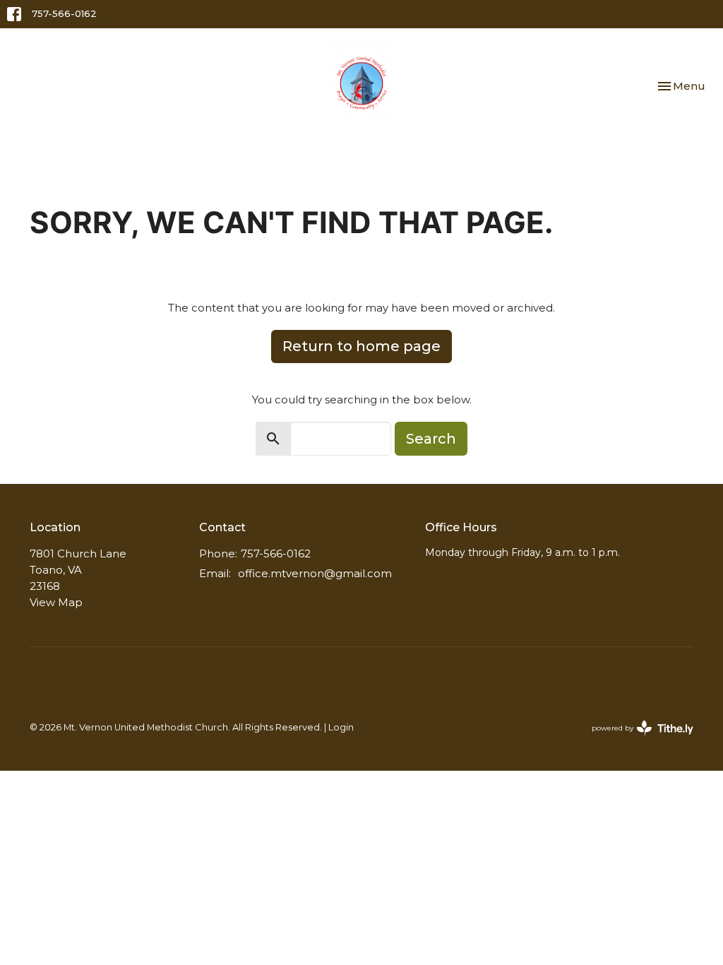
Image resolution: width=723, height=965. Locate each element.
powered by (636, 740)
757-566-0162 (64, 13)
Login (341, 727)
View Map (56, 602)
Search (431, 438)
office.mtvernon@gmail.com (315, 573)
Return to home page (361, 346)
